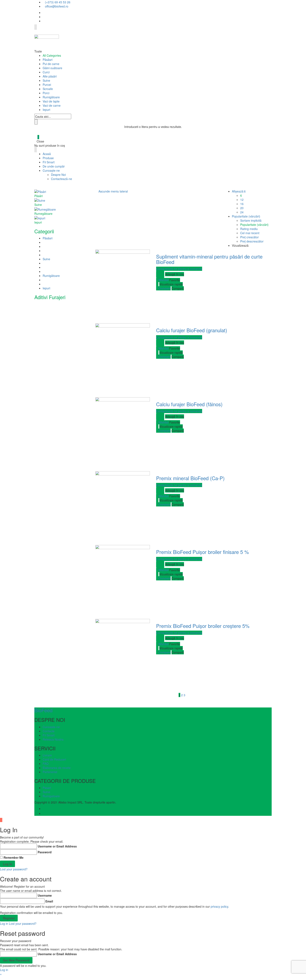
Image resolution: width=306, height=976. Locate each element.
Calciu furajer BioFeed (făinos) (189, 404)
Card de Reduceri (54, 759)
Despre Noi (58, 174)
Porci (46, 93)
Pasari (47, 788)
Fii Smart (49, 162)
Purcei (47, 84)
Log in (4, 923)
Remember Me (14, 857)
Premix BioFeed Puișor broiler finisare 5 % (202, 551)
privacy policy (219, 906)
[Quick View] (157, 284)
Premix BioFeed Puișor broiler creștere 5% (202, 625)
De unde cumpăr (54, 166)
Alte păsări (50, 76)
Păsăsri (47, 59)
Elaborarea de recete (57, 768)
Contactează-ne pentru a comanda (179, 269)
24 (242, 212)
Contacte (49, 731)
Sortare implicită (250, 220)
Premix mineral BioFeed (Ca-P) (190, 478)
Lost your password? (13, 869)
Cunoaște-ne (51, 170)
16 (242, 204)
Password (45, 852)
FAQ (46, 763)
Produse (48, 158)
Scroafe (48, 89)
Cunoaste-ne (51, 727)
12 (242, 199)
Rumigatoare (51, 796)
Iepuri (46, 109)
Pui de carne (51, 64)
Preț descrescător (252, 241)
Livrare (47, 755)
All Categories (52, 55)
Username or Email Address (57, 846)
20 (242, 208)
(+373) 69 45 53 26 (57, 2)
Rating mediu (249, 229)
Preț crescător (249, 237)
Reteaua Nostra (53, 739)
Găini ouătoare (52, 68)
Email (49, 901)
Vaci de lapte (51, 101)
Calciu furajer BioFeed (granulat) (191, 330)
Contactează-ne (61, 179)
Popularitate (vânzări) (254, 224)
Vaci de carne (52, 105)
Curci (46, 72)
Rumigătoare (51, 97)
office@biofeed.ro (56, 6)
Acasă (47, 154)
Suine (46, 80)
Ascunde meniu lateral (113, 191)
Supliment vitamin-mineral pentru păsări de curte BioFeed (209, 259)
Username (45, 895)
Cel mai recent (249, 233)
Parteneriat (50, 772)
